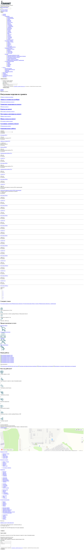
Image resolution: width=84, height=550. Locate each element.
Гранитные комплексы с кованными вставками (16, 56)
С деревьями (9, 25)
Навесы (8, 65)
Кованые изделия (3, 451)
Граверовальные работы (8, 128)
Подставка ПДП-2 (4, 179)
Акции (4, 515)
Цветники (9, 43)
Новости (4, 518)
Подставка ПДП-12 (4, 285)
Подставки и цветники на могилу (10, 114)
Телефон (4, 85)
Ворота (8, 62)
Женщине (9, 20)
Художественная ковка (11, 58)
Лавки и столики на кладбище (9, 99)
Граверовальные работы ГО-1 (6, 153)
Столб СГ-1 (2, 158)
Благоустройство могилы (10, 69)
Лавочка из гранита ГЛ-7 (5, 141)
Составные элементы (11, 46)
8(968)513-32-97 (3, 522)
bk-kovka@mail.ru (4, 7)
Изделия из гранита (9, 40)
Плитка (8, 42)
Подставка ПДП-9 (4, 255)
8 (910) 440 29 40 (10, 522)
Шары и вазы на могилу (8, 119)
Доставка (4, 516)
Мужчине (9, 21)
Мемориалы (9, 51)
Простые (9, 23)
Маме (8, 33)
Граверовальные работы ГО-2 (6, 169)
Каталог (4, 15)
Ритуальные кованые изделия (6, 303)
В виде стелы (10, 22)
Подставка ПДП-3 (4, 195)
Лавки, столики (10, 41)
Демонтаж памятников (7, 509)
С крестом (9, 34)
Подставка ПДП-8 (4, 245)
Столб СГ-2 (2, 174)
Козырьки (9, 64)
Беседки (8, 50)
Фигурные (9, 32)
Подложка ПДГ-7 (3, 135)
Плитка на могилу (6, 109)
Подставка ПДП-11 (4, 275)
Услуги (4, 67)
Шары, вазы (9, 45)
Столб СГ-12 (2, 280)
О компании (5, 74)
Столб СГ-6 (2, 220)
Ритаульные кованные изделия (13, 55)
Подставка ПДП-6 (4, 225)
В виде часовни (10, 39)
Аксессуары (9, 53)
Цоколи (8, 44)
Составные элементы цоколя (9, 123)
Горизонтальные (10, 18)
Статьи (4, 517)
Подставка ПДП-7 (4, 235)
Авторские (9, 24)
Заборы (8, 63)
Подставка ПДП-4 (4, 205)
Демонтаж (7, 70)
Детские (9, 30)
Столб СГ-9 (2, 250)
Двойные (9, 31)
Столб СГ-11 (2, 270)
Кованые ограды (6, 453)
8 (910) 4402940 (5, 9)
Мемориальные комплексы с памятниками (15, 60)
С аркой (8, 38)
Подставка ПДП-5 (4, 215)
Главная (4, 14)
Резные (8, 19)
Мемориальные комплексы (17, 303)
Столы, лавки (10, 52)
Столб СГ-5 (2, 210)
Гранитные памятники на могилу (10, 104)
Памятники (7, 16)
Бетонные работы (8, 68)
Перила (8, 66)
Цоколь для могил (35, 303)
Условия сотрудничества (7, 75)
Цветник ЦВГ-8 (3, 147)
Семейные (9, 27)
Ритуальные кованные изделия (9, 511)
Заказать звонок (4, 78)
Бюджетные (9, 28)
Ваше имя (5, 83)
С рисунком (9, 37)
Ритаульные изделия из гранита (13, 57)
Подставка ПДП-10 (4, 265)
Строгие (9, 35)
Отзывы (4, 73)
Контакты (5, 76)
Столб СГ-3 (2, 184)
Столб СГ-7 (2, 230)
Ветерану (9, 29)
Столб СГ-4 (2, 200)
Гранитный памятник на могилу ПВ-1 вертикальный (10, 190)
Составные (9, 36)
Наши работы (5, 72)
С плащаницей (10, 26)
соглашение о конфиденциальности (19, 86)
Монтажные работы (9, 71)
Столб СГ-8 (2, 240)
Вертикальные (10, 17)
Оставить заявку (4, 11)
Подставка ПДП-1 (4, 163)
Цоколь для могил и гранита (12, 59)
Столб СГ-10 (2, 260)
